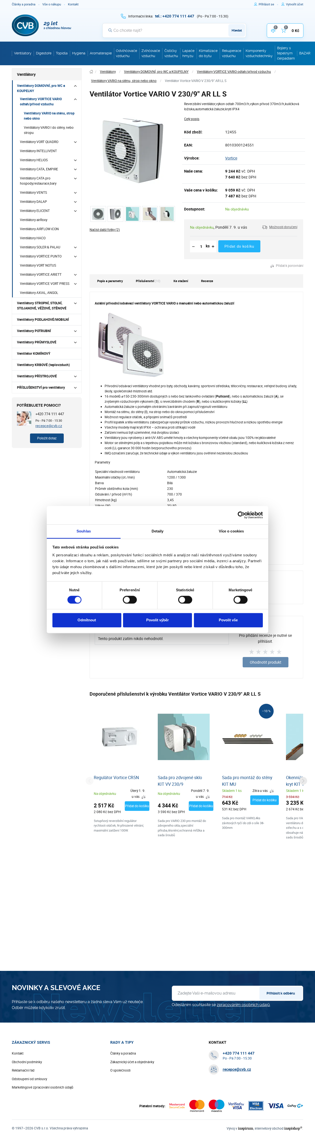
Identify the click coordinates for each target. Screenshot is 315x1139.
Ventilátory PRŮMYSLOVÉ (36, 342)
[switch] (130, 600)
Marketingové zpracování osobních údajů (42, 1087)
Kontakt (73, 4)
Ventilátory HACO (33, 238)
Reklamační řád (23, 1070)
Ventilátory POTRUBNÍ (34, 331)
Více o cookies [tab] (231, 531)
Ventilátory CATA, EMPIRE (39, 169)
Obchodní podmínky (27, 1062)
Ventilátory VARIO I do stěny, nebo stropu (49, 130)
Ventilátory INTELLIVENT (38, 151)
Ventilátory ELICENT (35, 211)
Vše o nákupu (51, 4)
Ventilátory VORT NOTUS (38, 265)
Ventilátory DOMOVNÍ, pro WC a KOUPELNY (41, 88)
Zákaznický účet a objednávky (132, 1062)
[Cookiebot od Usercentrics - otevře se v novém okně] (241, 515)
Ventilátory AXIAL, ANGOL (39, 292)
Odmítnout (87, 620)
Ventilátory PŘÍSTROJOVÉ (37, 376)
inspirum (245, 1128)
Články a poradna (23, 4)
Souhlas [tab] (84, 531)
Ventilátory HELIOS (34, 160)
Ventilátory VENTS (33, 192)
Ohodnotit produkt (265, 662)
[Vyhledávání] (110, 30)
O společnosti (120, 1070)
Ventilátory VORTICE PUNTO (41, 256)
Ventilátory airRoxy (33, 220)
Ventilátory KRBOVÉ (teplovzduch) (43, 365)
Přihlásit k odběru (281, 993)
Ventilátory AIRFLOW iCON (39, 229)
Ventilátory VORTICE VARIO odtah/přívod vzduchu (41, 101)
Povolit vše (228, 620)
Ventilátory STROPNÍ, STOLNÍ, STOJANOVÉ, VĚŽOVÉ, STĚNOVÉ (41, 305)
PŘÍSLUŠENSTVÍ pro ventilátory (41, 387)
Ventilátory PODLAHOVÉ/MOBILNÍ (43, 319)
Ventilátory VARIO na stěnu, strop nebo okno (49, 116)
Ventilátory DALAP (33, 201)
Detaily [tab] (158, 531)
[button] (279, 227)
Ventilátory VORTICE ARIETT (41, 274)
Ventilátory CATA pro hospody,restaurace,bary (38, 181)
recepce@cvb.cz (48, 425)
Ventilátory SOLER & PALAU (40, 247)
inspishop (293, 1128)
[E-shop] (91, 71)
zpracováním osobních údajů (243, 1004)
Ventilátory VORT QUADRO (39, 142)
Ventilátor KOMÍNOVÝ (33, 353)
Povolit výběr (157, 620)
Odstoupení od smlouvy (29, 1079)
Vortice (231, 158)
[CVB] (41, 25)
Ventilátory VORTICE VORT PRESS (44, 283)
